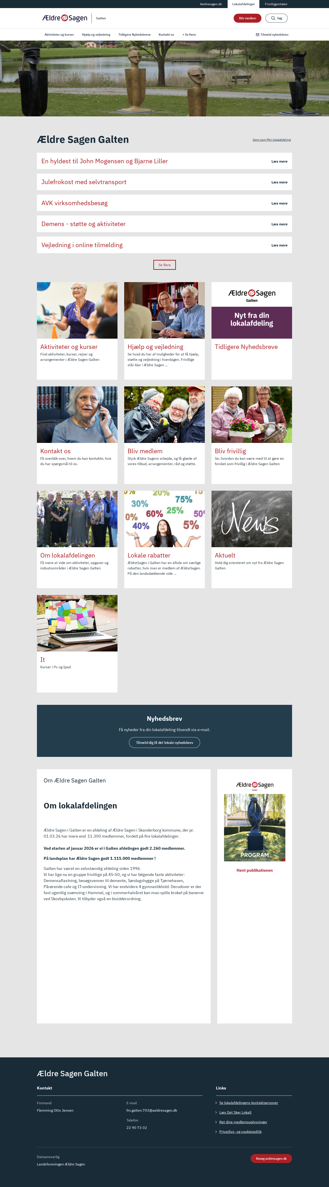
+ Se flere (189, 35)
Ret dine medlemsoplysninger (243, 1122)
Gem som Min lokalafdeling (272, 140)
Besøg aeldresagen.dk (271, 1159)
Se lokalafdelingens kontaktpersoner (248, 1102)
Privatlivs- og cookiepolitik (240, 1131)
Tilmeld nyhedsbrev (274, 35)
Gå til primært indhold (59, 4)
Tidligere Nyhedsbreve (134, 35)
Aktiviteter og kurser (59, 35)
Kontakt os (166, 35)
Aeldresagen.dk (211, 4)
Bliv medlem (247, 18)
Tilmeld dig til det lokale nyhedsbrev (164, 742)
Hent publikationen (255, 870)
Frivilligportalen (276, 4)
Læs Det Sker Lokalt (235, 1112)
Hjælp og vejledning (96, 35)
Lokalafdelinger (243, 4)
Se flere (164, 265)
